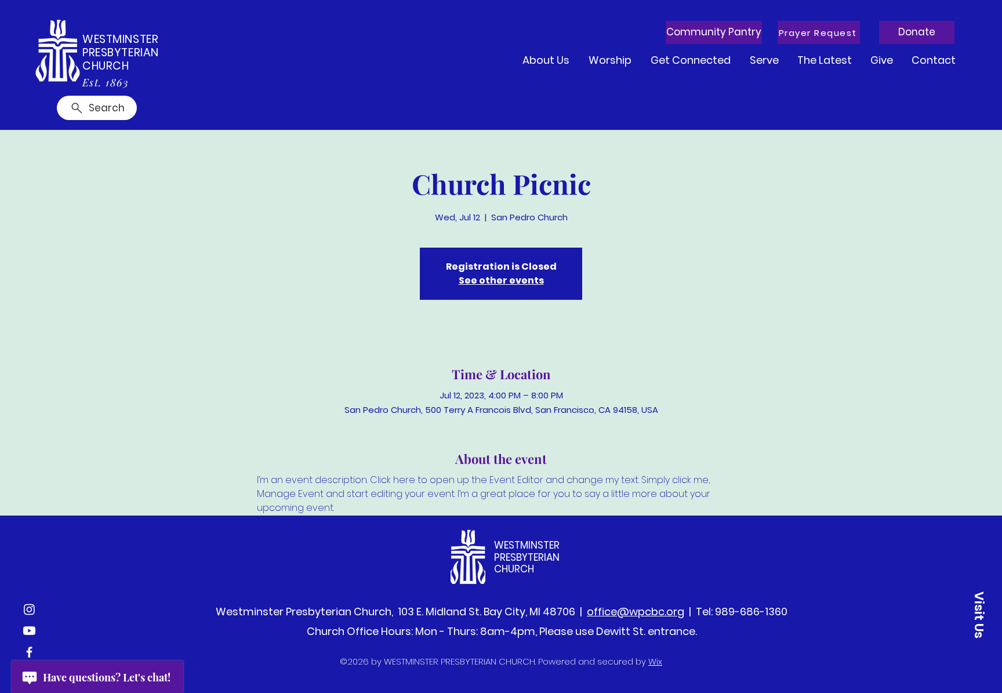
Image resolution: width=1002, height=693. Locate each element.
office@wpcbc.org (635, 611)
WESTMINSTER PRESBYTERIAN (120, 45)
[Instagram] (29, 609)
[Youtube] (29, 630)
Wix (655, 661)
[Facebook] (29, 652)
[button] (819, 32)
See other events (501, 280)
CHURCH (105, 66)
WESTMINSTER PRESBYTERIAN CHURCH (527, 557)
